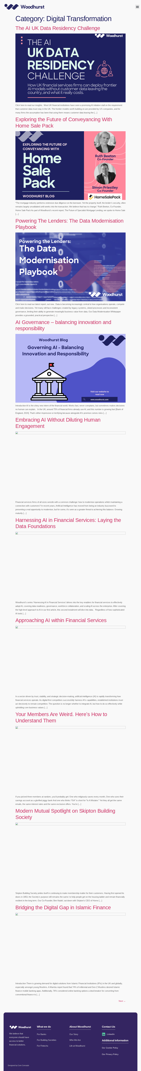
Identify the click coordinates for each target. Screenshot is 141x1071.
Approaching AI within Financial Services (60, 620)
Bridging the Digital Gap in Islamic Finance (63, 907)
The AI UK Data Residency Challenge (57, 28)
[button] (137, 7)
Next (122, 1001)
